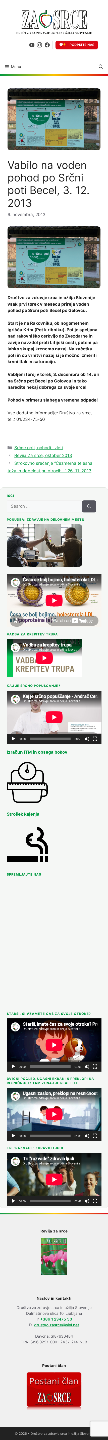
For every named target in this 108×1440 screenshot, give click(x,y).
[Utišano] (86, 738)
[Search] (89, 506)
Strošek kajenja (23, 814)
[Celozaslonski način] (94, 738)
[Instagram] (39, 44)
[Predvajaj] (13, 738)
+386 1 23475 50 (56, 1319)
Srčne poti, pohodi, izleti (38, 447)
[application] (54, 717)
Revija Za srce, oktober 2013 (43, 455)
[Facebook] (47, 44)
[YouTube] (31, 44)
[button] (101, 66)
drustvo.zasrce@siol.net (56, 1325)
